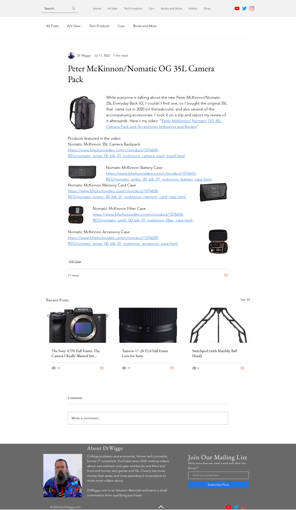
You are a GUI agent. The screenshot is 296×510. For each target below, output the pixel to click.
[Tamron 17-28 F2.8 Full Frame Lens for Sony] (148, 325)
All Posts (52, 26)
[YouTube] (237, 8)
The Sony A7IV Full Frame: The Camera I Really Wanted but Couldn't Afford (76, 353)
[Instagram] (251, 8)
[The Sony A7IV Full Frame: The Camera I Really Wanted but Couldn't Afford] (77, 325)
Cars (121, 26)
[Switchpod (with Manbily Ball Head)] (218, 325)
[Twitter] (244, 8)
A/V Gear (74, 26)
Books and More (144, 26)
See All (245, 299)
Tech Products (99, 26)
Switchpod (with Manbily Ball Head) (214, 353)
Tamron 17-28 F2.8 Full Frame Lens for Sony (145, 353)
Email (192, 468)
